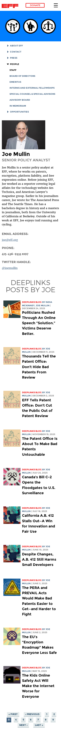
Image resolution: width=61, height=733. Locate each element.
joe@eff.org (10, 240)
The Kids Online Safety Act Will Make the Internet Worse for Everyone (38, 686)
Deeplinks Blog (32, 302)
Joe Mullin (42, 305)
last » (39, 725)
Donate (35, 5)
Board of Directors (22, 76)
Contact (15, 52)
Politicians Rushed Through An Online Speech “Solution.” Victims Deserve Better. (39, 323)
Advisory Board (19, 100)
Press (13, 58)
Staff (12, 70)
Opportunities (19, 112)
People (14, 64)
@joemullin (10, 268)
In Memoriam (17, 106)
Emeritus (15, 82)
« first (13, 714)
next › (23, 725)
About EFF (16, 45)
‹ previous (32, 714)
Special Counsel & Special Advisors (32, 94)
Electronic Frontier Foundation (11, 6)
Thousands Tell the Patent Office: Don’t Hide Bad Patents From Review (39, 366)
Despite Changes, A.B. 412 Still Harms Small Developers (39, 559)
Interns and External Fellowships (32, 88)
